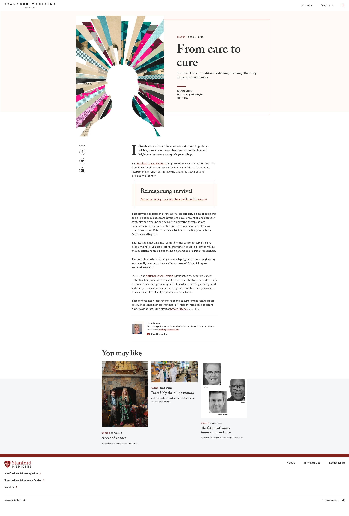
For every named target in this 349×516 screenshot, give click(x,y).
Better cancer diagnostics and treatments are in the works (173, 199)
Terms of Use (311, 463)
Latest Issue (337, 463)
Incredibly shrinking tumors (172, 393)
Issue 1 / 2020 (195, 36)
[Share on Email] (82, 170)
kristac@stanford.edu (169, 329)
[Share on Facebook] (82, 152)
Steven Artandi (178, 309)
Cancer (181, 36)
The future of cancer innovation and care (216, 431)
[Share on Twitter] (82, 161)
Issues (305, 5)
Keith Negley (197, 94)
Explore (325, 5)
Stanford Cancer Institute (151, 163)
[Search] (343, 5)
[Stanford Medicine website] (17, 464)
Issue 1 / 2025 (216, 423)
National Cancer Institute (160, 276)
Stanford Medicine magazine (21, 473)
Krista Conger (186, 90)
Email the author (159, 334)
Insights (9, 487)
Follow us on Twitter (331, 500)
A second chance (114, 438)
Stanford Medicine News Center (22, 480)
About (291, 463)
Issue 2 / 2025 (116, 433)
